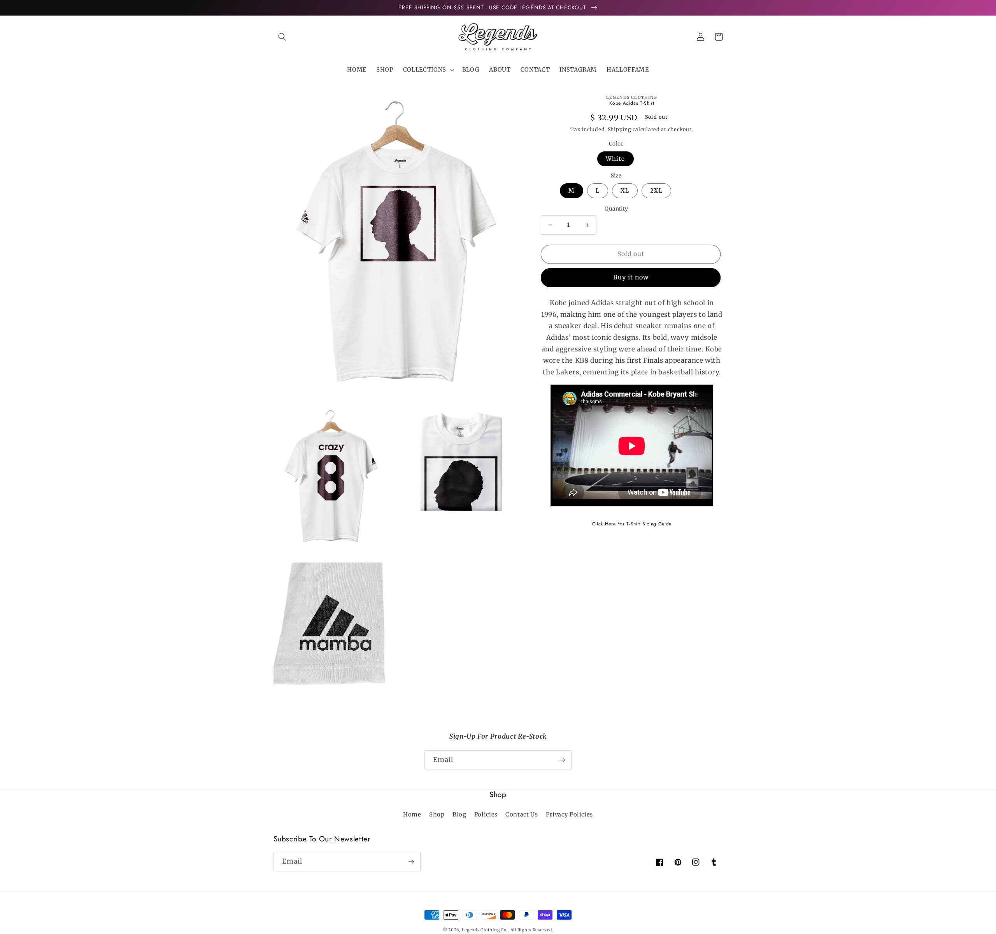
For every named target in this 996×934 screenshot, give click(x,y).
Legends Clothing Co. (485, 929)
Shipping (619, 129)
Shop (437, 814)
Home (412, 814)
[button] (282, 37)
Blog (459, 814)
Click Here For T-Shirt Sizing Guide (632, 523)
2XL (656, 190)
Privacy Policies (569, 814)
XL (625, 190)
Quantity (616, 208)
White (615, 158)
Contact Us (521, 814)
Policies (486, 814)
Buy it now (631, 277)
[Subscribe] (562, 759)
